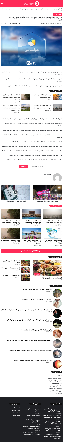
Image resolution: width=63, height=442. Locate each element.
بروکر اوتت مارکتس (55, 391)
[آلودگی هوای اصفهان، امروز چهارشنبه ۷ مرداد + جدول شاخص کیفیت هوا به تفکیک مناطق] (57, 107)
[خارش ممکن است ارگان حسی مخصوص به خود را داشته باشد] (57, 303)
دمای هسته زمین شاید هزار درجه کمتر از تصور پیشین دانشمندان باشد (33, 360)
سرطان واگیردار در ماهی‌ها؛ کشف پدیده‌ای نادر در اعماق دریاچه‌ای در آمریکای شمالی (29, 320)
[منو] (61, 4)
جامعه (52, 9)
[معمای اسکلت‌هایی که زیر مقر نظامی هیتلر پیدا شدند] (57, 293)
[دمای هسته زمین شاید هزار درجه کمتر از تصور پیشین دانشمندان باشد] (57, 364)
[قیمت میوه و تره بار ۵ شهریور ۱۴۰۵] (25, 270)
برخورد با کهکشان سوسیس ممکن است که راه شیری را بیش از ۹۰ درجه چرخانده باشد (29, 340)
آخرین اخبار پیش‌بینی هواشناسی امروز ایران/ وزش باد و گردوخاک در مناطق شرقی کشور (11, 222)
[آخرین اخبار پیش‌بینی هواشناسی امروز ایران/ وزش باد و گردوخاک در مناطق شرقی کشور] (10, 214)
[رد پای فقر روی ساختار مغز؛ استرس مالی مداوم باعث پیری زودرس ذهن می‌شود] (57, 353)
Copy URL (23, 166)
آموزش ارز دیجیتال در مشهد (53, 381)
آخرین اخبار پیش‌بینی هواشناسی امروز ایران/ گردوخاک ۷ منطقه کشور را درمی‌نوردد (53, 222)
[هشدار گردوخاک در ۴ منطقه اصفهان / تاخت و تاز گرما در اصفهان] (10, 233)
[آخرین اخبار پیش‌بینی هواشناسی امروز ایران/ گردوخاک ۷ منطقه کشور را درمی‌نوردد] (52, 214)
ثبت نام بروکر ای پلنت (54, 386)
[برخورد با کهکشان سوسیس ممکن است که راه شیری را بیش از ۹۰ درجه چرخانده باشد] (57, 343)
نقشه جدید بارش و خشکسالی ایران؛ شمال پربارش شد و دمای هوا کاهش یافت (53, 241)
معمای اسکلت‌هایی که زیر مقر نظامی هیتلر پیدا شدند (37, 290)
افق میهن (58, 9)
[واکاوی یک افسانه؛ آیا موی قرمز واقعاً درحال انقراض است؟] (57, 333)
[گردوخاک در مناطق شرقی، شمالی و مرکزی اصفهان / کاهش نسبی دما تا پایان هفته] (25, 97)
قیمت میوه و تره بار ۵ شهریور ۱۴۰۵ (10, 268)
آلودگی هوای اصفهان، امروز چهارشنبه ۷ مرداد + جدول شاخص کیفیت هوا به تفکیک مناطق (42, 108)
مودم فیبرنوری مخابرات (54, 378)
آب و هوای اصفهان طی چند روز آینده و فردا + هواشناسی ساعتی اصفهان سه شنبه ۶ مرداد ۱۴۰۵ (11, 108)
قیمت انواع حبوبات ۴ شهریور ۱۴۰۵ (10, 275)
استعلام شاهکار (56, 383)
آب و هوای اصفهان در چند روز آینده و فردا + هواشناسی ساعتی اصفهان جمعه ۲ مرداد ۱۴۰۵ (31, 241)
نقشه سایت (16, 413)
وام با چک (58, 393)
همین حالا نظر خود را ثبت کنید (31, 250)
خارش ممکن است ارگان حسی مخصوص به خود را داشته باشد (35, 300)
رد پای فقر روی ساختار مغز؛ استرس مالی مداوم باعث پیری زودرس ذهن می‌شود (31, 350)
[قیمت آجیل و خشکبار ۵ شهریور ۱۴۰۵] (25, 263)
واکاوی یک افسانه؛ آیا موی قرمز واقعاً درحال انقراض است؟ (36, 330)
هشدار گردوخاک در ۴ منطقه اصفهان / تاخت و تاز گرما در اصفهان (10, 241)
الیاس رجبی (47, 174)
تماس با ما (17, 408)
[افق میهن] (31, 3)
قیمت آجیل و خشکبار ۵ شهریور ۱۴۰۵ (11, 262)
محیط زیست (46, 9)
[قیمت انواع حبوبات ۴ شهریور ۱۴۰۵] (25, 278)
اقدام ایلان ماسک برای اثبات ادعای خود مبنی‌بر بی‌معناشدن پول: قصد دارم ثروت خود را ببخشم (26, 310)
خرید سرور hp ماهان (55, 388)
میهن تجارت (16, 415)
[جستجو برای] (2, 4)
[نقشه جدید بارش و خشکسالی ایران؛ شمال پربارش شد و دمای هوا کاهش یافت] (52, 233)
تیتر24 (59, 376)
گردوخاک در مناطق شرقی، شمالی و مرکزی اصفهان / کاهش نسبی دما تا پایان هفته (11, 97)
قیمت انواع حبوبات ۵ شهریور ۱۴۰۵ (51, 278)
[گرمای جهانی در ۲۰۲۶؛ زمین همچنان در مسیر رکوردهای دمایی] (57, 97)
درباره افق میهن (15, 410)
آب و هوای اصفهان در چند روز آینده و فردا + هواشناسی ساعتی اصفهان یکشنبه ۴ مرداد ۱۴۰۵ (32, 222)
